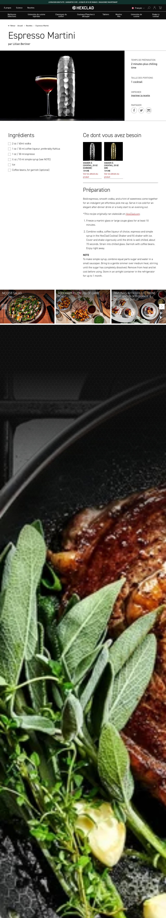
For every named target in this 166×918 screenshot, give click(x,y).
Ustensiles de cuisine (136, 15)
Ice (13, 164)
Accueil (20, 26)
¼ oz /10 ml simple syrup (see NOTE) (31, 159)
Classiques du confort (61, 15)
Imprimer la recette (140, 95)
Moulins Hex (119, 15)
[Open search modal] (149, 7)
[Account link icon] (154, 7)
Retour (12, 26)
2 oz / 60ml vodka (21, 143)
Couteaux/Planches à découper (85, 15)
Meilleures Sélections (12, 15)
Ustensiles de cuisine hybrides (36, 15)
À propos (7, 8)
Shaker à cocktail (155, 15)
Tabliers (106, 14)
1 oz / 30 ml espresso (23, 154)
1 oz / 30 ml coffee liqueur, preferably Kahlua (36, 148)
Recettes (30, 8)
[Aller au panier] (160, 7)
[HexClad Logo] (83, 8)
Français (138, 8)
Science (19, 8)
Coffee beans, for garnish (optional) (30, 170)
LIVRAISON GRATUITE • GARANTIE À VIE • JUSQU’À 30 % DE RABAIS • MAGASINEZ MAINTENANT (83, 2)
